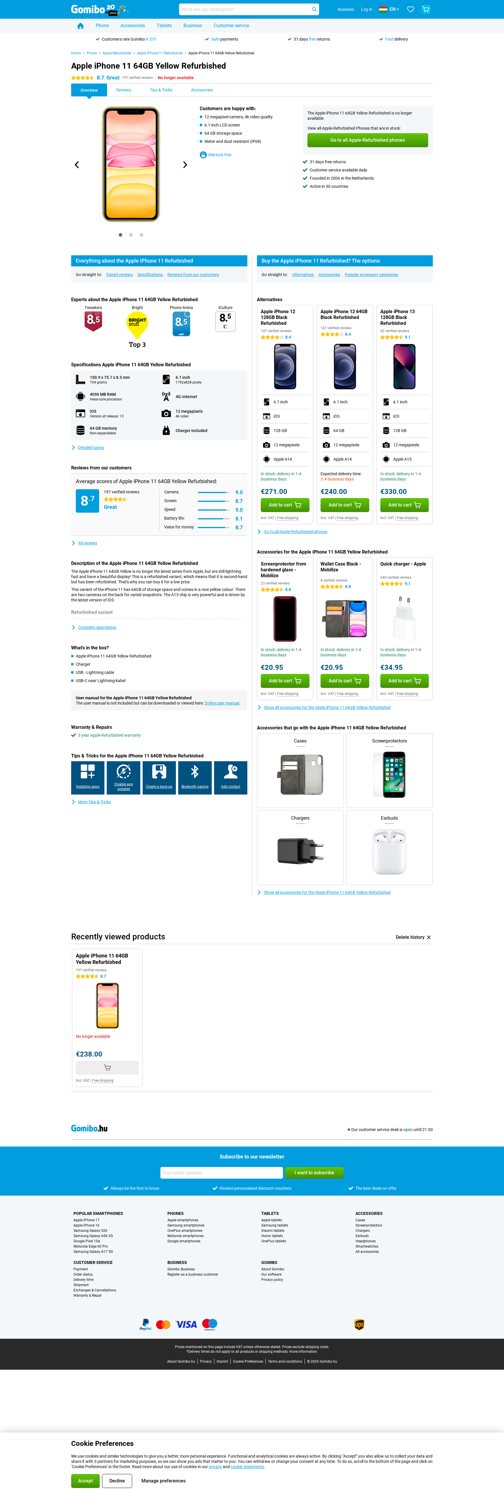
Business (192, 25)
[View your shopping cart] (426, 9)
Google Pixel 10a (87, 1241)
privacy (215, 1466)
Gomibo (269, 1262)
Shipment (81, 1285)
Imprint (222, 1361)
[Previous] (77, 165)
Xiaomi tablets (272, 1231)
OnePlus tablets (273, 1241)
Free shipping (287, 518)
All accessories (367, 1252)
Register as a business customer (192, 1274)
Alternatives (303, 274)
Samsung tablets (274, 1225)
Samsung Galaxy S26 (90, 1231)
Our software (271, 1274)
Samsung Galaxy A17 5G (93, 1252)
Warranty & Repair (88, 1295)
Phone (102, 25)
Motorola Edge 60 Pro (91, 1246)
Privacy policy (272, 1280)
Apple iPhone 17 (86, 1220)
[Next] (184, 165)
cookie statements (247, 1466)
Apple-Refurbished (117, 53)
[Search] (314, 9)
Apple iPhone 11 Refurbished (160, 53)
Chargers (363, 1231)
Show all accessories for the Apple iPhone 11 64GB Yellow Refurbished (327, 707)
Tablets (164, 25)
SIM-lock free (219, 154)
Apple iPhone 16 (86, 1225)
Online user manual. (222, 703)
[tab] (120, 235)
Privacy (206, 1361)
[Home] (80, 26)
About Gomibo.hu (181, 1361)
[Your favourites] (411, 9)
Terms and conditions (285, 1361)
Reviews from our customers (193, 274)
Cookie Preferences (248, 1361)
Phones (175, 1213)
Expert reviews (119, 274)
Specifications (150, 274)
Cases (360, 1220)
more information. (303, 1352)
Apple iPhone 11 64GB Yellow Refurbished (221, 53)
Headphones (366, 1241)
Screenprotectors (369, 1225)
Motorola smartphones (185, 1236)
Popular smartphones (98, 1213)
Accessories (132, 25)
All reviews (87, 543)
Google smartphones (183, 1241)
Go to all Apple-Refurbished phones (295, 531)
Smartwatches (367, 1246)
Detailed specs (91, 447)
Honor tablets (272, 1236)
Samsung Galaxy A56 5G (93, 1236)
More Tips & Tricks (94, 801)
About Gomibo (272, 1269)
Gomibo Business (181, 1269)
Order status (83, 1274)
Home (76, 53)
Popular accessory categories (371, 274)
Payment (81, 1269)
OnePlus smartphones (184, 1231)
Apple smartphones (182, 1220)
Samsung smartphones (185, 1225)
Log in (366, 9)
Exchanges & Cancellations (95, 1290)
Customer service (231, 25)
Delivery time (84, 1280)
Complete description (97, 627)
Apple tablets (271, 1220)
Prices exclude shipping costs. (305, 1347)
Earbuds (362, 1236)
